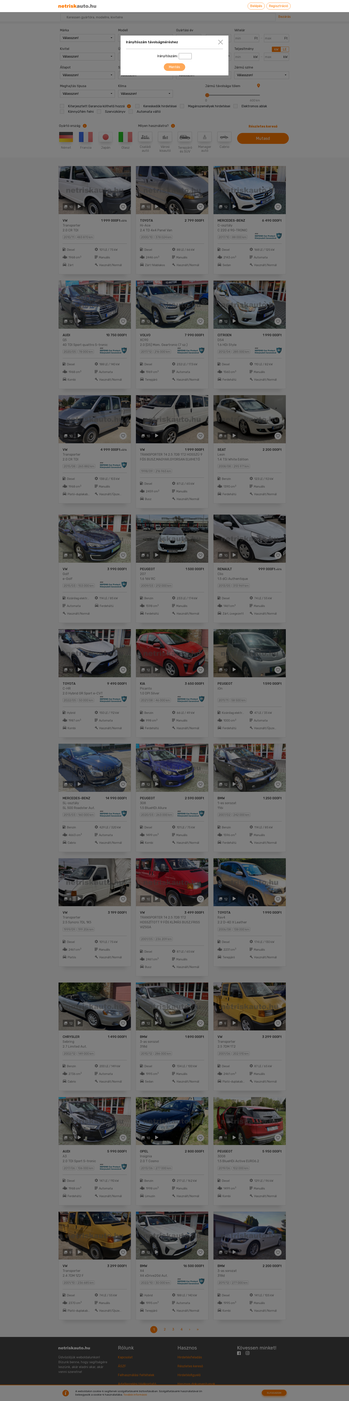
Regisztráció (278, 6)
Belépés (256, 6)
